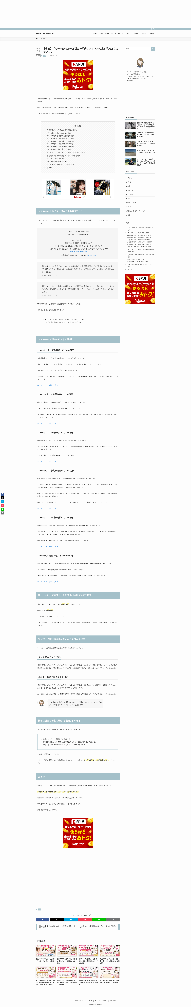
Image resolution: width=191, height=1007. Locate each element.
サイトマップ (89, 1001)
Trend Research (45, 33)
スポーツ (130, 190)
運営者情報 (113, 1001)
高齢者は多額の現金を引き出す (60, 161)
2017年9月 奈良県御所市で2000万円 (62, 144)
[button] (42, 919)
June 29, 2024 (91, 255)
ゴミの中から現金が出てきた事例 (59, 133)
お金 (44, 55)
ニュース (130, 194)
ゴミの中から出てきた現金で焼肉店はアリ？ (63, 130)
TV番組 (129, 178)
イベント (130, 182)
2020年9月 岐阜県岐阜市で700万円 (62, 138)
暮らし (129, 207)
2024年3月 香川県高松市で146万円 (62, 146)
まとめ (49, 168)
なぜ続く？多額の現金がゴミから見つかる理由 (63, 156)
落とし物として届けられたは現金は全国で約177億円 (66, 152)
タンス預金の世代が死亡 (58, 158)
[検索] (154, 29)
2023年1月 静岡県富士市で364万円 (62, 141)
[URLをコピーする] (113, 919)
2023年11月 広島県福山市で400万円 (62, 136)
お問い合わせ (79, 1001)
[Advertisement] (59, 14)
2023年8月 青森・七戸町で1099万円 (62, 149)
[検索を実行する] (153, 49)
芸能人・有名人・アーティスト (137, 211)
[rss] (151, 29)
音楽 (128, 215)
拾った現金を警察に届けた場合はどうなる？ (63, 164)
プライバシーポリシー (101, 1001)
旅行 (128, 198)
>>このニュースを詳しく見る (47, 385)
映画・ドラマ (131, 202)
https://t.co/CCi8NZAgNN (78, 251)
